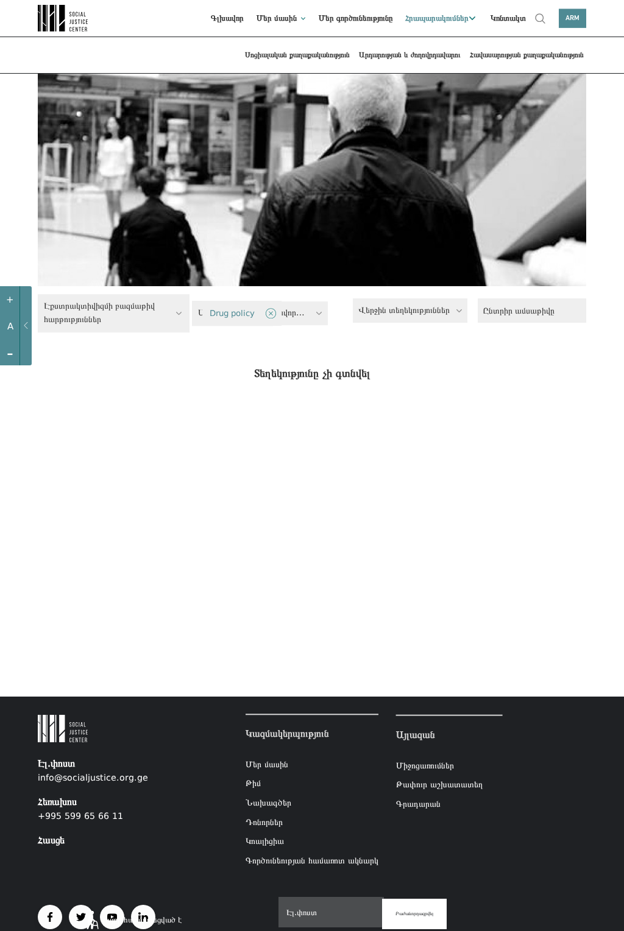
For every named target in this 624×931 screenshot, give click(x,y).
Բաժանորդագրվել (414, 913)
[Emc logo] (65, 18)
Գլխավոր (227, 18)
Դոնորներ (264, 822)
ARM (573, 18)
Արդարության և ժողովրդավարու (409, 55)
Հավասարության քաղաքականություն (527, 55)
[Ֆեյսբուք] (50, 917)
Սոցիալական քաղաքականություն (297, 55)
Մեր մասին (277, 18)
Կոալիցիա (265, 841)
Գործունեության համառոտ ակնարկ (312, 860)
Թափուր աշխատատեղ (439, 784)
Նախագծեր (268, 802)
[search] (540, 18)
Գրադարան (418, 804)
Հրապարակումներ (437, 18)
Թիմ (253, 784)
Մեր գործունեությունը (355, 18)
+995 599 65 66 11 (80, 816)
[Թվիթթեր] (81, 917)
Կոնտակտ (508, 18)
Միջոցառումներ (425, 765)
